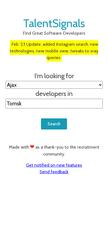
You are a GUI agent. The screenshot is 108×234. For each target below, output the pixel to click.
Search (54, 123)
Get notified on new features (54, 165)
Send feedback (54, 171)
